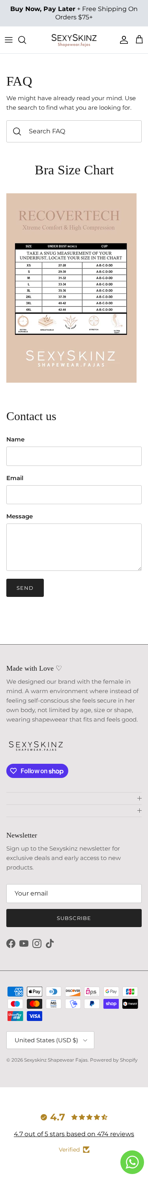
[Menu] (8, 40)
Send (25, 588)
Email (14, 478)
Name (15, 439)
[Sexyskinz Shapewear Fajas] (74, 39)
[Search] (26, 40)
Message (19, 516)
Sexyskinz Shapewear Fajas (56, 1060)
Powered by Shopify (114, 1060)
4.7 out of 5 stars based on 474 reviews (74, 1134)
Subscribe (74, 918)
